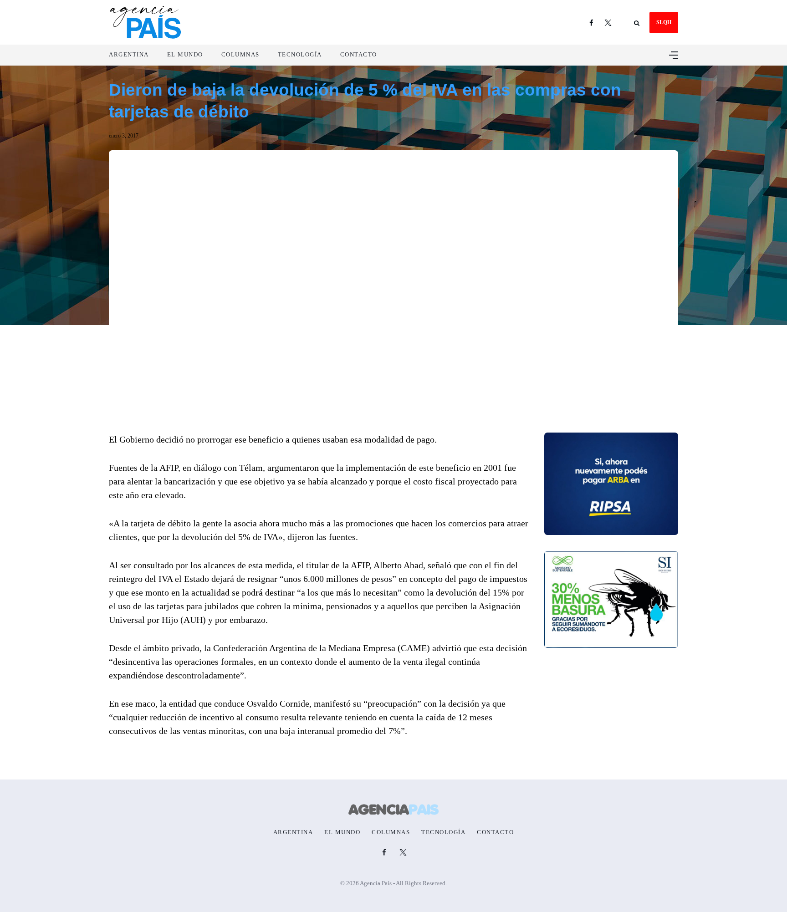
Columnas (240, 54)
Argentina (129, 54)
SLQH (663, 22)
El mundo (185, 54)
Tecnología (300, 54)
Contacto (358, 54)
